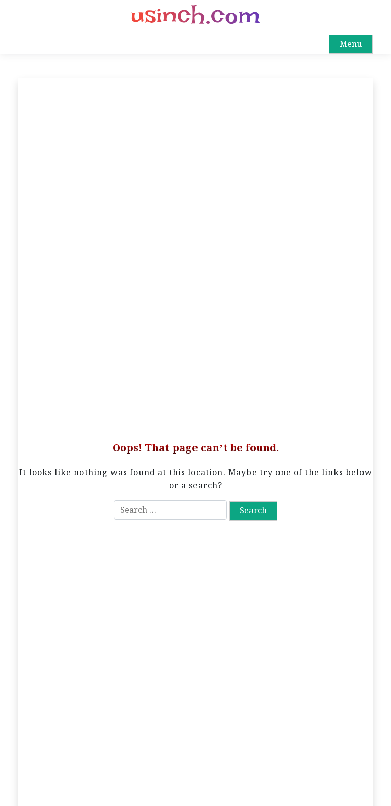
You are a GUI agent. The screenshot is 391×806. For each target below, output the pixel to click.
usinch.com (195, 15)
